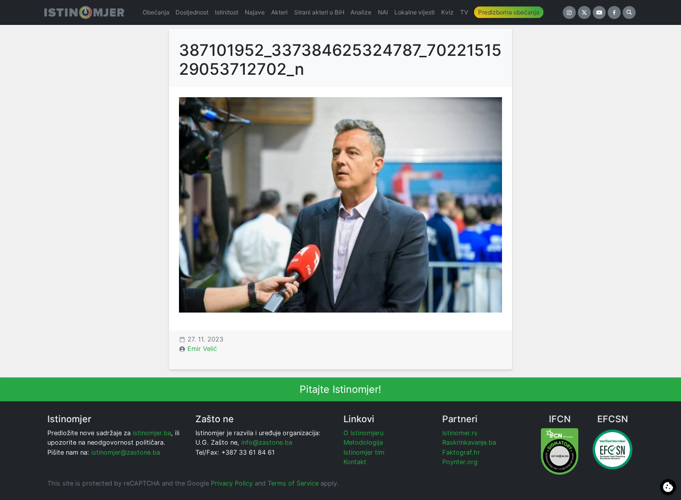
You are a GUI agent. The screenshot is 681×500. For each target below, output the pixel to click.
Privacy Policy (232, 483)
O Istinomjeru (363, 433)
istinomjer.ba (152, 433)
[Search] (629, 12)
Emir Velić (202, 348)
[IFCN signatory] (559, 451)
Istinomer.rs (460, 433)
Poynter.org (460, 462)
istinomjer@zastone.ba (125, 452)
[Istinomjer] (84, 12)
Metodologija (363, 442)
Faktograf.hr (461, 452)
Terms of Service (293, 483)
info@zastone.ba (266, 442)
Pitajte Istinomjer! (340, 389)
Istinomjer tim (363, 452)
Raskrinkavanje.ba (469, 442)
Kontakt (354, 462)
